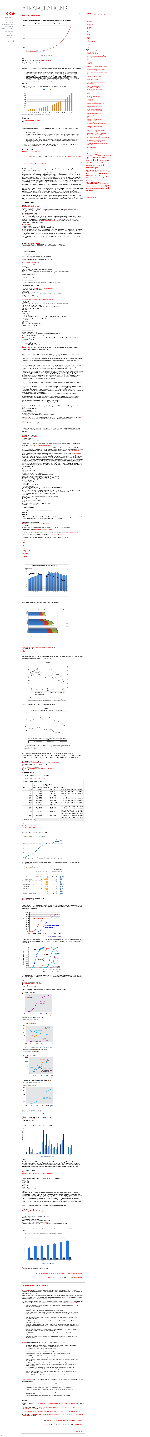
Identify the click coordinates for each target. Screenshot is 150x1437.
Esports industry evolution (93, 70)
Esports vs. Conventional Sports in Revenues (97, 72)
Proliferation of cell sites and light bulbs (96, 110)
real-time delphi (105, 183)
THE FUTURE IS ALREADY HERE (95, 134)
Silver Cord (9, 35)
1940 (23, 540)
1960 (23, 545)
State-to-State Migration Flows (73, 532)
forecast (99, 165)
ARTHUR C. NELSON (34, 243)
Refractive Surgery (91, 115)
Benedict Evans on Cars (92, 53)
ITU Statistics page (31, 827)
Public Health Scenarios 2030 (94, 113)
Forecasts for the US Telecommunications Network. (36, 1119)
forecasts (52, 1420)
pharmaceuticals (96, 178)
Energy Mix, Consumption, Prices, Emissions (97, 66)
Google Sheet (41, 778)
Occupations (90, 99)
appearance (89, 21)
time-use (89, 44)
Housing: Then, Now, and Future (31, 206)
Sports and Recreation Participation (95, 126)
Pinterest (89, 13)
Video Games (90, 144)
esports (100, 162)
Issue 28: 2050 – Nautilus (93, 86)
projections (94, 180)
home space (56, 1273)
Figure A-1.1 (25, 650)
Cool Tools (9, 20)
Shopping (89, 117)
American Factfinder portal (57, 535)
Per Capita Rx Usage (92, 102)
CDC (108, 157)
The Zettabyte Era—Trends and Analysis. (33, 1211)
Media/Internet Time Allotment (94, 95)
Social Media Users (91, 125)
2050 (102, 155)
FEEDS (10, 41)
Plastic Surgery (90, 105)
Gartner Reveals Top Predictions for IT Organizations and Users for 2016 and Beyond (51, 1411)
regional (88, 186)
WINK (11, 37)
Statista (24, 1268)
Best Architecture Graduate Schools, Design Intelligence (37, 299)
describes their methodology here (42, 529)
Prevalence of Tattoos (92, 107)
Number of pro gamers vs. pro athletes (96, 97)
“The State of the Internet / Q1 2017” (32, 120)
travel (91, 190)
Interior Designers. (27, 338)
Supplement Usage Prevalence (94, 131)
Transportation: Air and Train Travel (95, 138)
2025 (92, 155)
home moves (49, 1273)
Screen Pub (9, 26)
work (88, 47)
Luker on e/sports (91, 90)
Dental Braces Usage (92, 60)
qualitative (101, 180)
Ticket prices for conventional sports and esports (98, 137)
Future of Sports (90, 75)
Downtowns (89, 62)
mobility (65, 156)
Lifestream (9, 17)
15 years (98, 153)
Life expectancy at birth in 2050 (94, 89)
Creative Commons (91, 197)
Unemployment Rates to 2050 (94, 141)
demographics (90, 24)
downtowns (89, 25)
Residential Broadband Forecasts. (31, 983)
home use (63, 1273)
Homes (88, 80)
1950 (23, 543)
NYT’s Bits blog (26, 1290)
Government (90, 77)
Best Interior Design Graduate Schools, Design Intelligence (38, 288)
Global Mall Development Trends (94, 76)
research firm (94, 186)
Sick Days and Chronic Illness (94, 119)
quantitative (72, 1420)
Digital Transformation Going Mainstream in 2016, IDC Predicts (57, 1403)
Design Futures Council (28, 262)
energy (88, 28)
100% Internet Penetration (93, 50)
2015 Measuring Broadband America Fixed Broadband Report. (37, 1172)
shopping (89, 40)
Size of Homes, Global (92, 120)
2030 (97, 155)
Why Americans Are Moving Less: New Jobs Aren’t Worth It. (38, 768)
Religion (89, 116)
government (89, 32)
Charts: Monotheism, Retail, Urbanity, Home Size (98, 55)
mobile (88, 178)
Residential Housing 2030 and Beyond (33, 215)
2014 (46, 1222)
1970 (23, 548)
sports (108, 185)
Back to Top (79, 1431)
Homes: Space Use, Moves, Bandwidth (34, 164)
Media (88, 92)
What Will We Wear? (91, 147)
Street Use (9, 31)
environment (90, 30)
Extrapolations (7, 24)
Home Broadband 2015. (29, 900)
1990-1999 (25, 553)
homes (81, 162)
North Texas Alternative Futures (50, 220)
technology (80, 13)
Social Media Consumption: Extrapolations (97, 123)
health (88, 34)
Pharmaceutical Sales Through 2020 (95, 103)
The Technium (8, 19)
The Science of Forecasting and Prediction (97, 136)
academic (108, 155)
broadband (42, 1273)
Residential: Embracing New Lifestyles (33, 225)
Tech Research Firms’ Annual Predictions (35, 1285)
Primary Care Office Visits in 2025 (94, 109)
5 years (88, 153)
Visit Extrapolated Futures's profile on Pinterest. (97, 14)
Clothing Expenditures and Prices (94, 57)
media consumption (103, 176)
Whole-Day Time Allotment (93, 148)
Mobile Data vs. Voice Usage (31, 15)
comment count (55, 156)
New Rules (9, 30)
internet (73, 1273)
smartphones (71, 156)
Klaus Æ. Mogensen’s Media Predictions (96, 87)
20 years (104, 153)
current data (92, 160)
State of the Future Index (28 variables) (96, 130)
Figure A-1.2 (25, 651)
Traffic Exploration (44, 60)
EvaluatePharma (90, 165)
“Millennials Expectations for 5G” (31, 151)
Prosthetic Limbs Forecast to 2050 (95, 112)
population (103, 178)
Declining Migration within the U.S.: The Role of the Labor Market (40, 763)
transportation (90, 45)
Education (89, 65)
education (89, 27)
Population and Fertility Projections (95, 106)
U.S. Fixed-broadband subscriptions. (32, 826)
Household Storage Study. (29, 436)
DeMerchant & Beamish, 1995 (42, 445)
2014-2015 (25, 556)
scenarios (101, 186)
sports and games (91, 41)
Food (88, 73)
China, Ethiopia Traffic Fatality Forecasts (96, 56)
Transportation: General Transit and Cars (96, 140)
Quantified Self (7, 28)
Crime (88, 59)
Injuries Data (90, 83)
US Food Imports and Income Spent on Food (97, 143)
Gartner (24, 1342)
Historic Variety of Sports (92, 79)
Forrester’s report (26, 1380)
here (65, 211)
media (88, 37)
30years (109, 153)
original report (73, 1303)
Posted (30, 156)
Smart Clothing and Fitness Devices (95, 122)
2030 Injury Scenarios (92, 52)
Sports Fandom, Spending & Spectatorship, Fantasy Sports (98, 128)
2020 (48, 1420)
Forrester (58, 1420)
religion (88, 38)
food (88, 31)
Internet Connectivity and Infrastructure (96, 85)
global (97, 168)
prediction (88, 180)
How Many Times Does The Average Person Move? (36, 524)
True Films (9, 22)
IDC (67, 1420)
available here (75, 450)
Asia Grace (9, 33)
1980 (23, 551)
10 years (92, 153)
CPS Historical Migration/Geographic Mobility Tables (36, 647)
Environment (90, 67)
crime (88, 22)
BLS (97, 157)
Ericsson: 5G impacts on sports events (96, 69)
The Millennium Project (99, 188)
